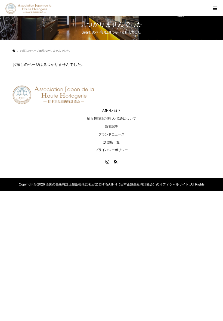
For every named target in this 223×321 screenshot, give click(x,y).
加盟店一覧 (111, 142)
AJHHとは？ (111, 111)
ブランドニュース (111, 134)
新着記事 (111, 126)
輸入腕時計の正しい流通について (111, 119)
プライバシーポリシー (111, 150)
